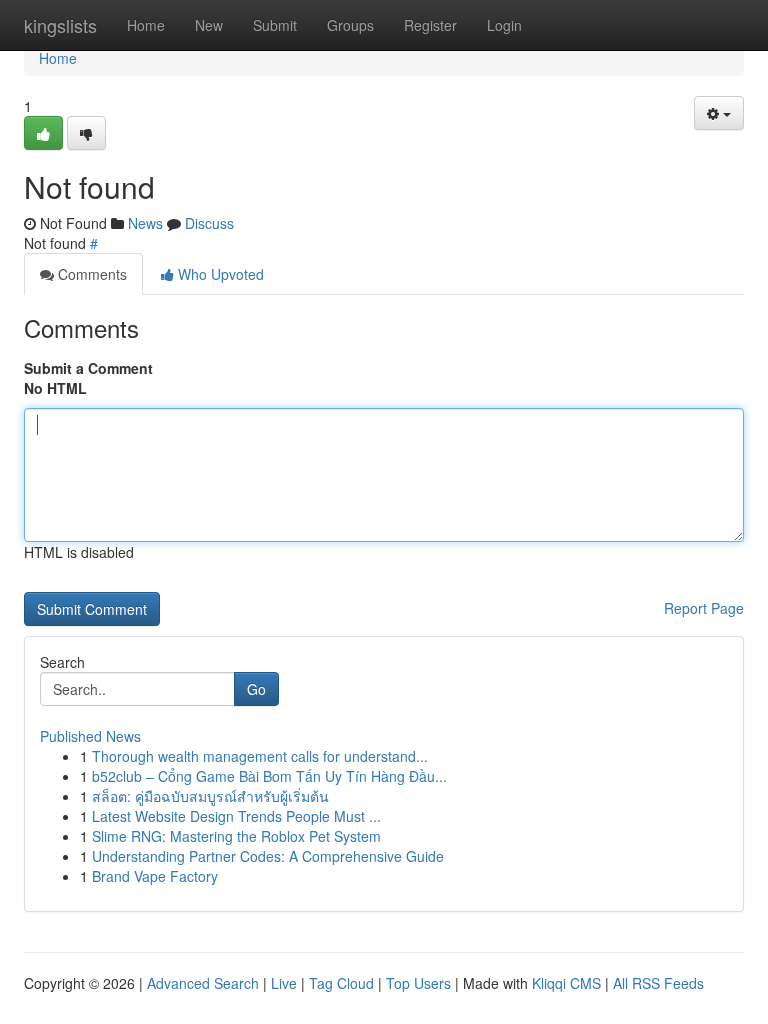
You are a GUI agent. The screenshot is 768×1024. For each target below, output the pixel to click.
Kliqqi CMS (566, 983)
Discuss (209, 223)
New (209, 25)
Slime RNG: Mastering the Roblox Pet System (236, 836)
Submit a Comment (88, 368)
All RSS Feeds (658, 983)
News (145, 223)
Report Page (704, 608)
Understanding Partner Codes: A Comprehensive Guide (268, 856)
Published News (90, 736)
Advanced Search (203, 983)
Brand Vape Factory (155, 876)
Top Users (418, 983)
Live (284, 983)
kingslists (60, 25)
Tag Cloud (341, 983)
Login (504, 25)
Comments (90, 274)
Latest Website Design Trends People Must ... (236, 816)
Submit (275, 25)
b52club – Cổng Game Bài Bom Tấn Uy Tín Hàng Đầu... (269, 776)
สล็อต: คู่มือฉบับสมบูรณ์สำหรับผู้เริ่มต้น (210, 796)
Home (146, 25)
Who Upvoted (219, 274)
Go (256, 689)
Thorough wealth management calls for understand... (260, 756)
